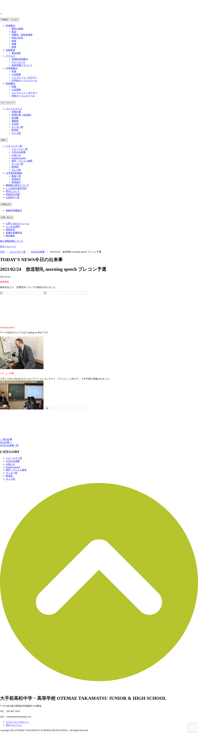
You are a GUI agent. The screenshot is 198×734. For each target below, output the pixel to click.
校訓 (14, 31)
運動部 (15, 121)
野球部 (15, 130)
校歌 (14, 41)
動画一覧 (16, 176)
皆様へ (4, 140)
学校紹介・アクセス (9, 19)
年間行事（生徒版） (22, 115)
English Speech (19, 158)
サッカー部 (17, 127)
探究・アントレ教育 (22, 161)
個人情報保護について (11, 241)
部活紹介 (16, 182)
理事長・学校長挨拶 (22, 35)
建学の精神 (17, 28)
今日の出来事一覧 (9, 445)
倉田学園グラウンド (22, 65)
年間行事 (16, 112)
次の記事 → (6, 442)
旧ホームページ (8, 246)
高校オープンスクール (23, 95)
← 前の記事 (6, 439)
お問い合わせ (6, 217)
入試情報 (16, 74)
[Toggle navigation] (1, 13)
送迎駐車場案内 (20, 59)
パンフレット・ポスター (24, 77)
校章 (14, 47)
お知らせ (16, 155)
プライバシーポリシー (17, 722)
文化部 (15, 124)
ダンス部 (16, 133)
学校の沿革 (17, 38)
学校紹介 (16, 179)
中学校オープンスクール (24, 80)
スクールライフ (7, 103)
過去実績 (16, 53)
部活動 (15, 118)
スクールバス (19, 62)
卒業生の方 (6, 204)
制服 (14, 44)
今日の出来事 (19, 152)
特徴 (14, 71)
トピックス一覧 (20, 149)
